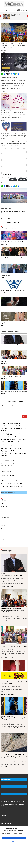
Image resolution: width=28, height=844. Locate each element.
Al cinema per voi (6, 423)
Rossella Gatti (4, 446)
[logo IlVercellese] (14, 189)
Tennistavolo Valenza (9, 451)
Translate (10, 465)
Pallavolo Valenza (22, 439)
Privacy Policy (3, 815)
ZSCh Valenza (9, 456)
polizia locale (18, 441)
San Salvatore (11, 446)
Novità (2, 528)
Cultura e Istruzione (5, 506)
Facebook (3, 812)
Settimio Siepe (22, 211)
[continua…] (21, 583)
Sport (2, 536)
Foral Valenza (20, 431)
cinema (23, 428)
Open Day (17, 439)
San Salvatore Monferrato (20, 446)
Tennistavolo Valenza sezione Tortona (7, 453)
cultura (4, 431)
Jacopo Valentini (20, 433)
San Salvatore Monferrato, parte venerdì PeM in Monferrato (12, 478)
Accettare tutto (14, 837)
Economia (3, 514)
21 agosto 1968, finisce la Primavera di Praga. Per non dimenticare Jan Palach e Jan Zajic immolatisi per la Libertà (14, 756)
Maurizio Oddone (7, 211)
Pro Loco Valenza (15, 211)
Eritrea (9, 431)
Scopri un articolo (11, 10)
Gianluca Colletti (4, 433)
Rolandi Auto (16, 444)
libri (7, 434)
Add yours (21, 401)
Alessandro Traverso (5, 425)
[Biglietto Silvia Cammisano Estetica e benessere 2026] (14, 93)
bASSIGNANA (18, 425)
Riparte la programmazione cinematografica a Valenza (14, 391)
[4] (14, 54)
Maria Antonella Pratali (9, 437)
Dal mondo (3, 509)
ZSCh (3, 456)
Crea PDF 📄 (23, 179)
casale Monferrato (5, 428)
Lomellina (3, 525)
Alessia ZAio (12, 425)
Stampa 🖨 (13, 179)
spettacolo (4, 448)
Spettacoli (3, 533)
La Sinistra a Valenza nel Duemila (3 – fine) (16, 15)
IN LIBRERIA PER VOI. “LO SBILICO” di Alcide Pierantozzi (12, 483)
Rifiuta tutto (14, 841)
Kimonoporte (3, 434)
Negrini (13, 439)
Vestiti (2, 212)
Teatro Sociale (13, 448)
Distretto (2, 511)
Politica (2, 531)
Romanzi (21, 444)
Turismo (15, 453)
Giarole (9, 433)
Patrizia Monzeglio (7, 442)
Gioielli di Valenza (13, 433)
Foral (16, 431)
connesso (8, 405)
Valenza (20, 453)
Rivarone (10, 444)
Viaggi (25, 453)
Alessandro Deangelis (16, 423)
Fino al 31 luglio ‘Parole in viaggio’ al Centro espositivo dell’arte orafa (12, 258)
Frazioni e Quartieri (5, 517)
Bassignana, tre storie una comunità (9, 345)
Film (12, 431)
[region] (14, 835)
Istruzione (3, 522)
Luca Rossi (15, 434)
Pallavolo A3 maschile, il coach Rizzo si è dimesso (13, 307)
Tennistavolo (22, 448)
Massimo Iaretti (9, 47)
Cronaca (2, 503)
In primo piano (4, 520)
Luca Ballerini (10, 434)
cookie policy (3, 818)
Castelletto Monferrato (15, 428)
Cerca (2, 414)
